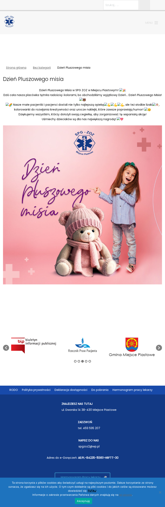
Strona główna (16, 68)
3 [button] (82, 361)
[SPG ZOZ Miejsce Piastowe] (9, 21)
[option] (33, 345)
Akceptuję (83, 501)
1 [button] (75, 361)
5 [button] (90, 361)
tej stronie (125, 494)
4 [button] (86, 361)
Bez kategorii (42, 68)
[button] (149, 23)
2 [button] (79, 361)
